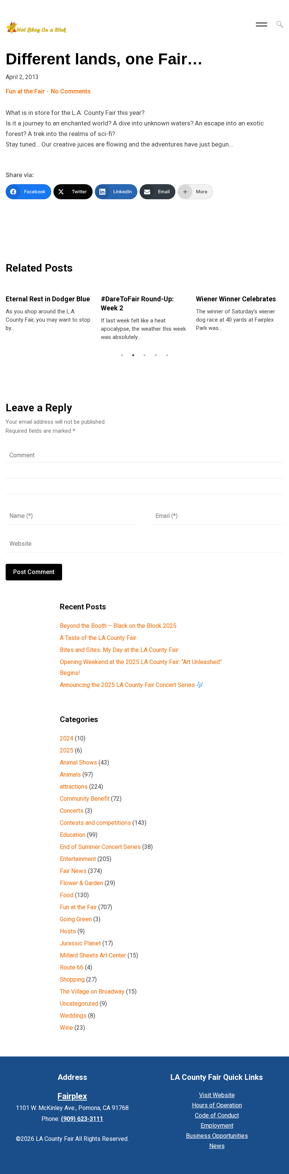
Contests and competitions (95, 822)
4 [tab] (156, 355)
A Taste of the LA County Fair (98, 637)
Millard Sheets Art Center (93, 955)
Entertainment (78, 859)
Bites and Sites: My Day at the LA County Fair (119, 649)
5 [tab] (167, 355)
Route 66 (72, 967)
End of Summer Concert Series (100, 846)
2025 (66, 750)
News (217, 1146)
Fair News (73, 871)
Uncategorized (79, 1003)
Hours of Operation (217, 1105)
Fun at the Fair (25, 91)
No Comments (71, 91)
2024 (66, 738)
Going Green (76, 919)
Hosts (68, 931)
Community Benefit (85, 798)
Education (72, 834)
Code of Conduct (217, 1115)
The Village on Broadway (92, 991)
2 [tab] (133, 355)
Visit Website (217, 1095)
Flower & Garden (81, 883)
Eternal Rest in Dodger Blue (48, 299)
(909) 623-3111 (82, 1118)
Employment (217, 1125)
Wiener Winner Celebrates (236, 299)
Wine (66, 1027)
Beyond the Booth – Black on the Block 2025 (118, 625)
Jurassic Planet (80, 943)
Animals (70, 774)
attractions (74, 786)
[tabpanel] (49, 309)
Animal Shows (78, 762)
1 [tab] (122, 355)
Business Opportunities (217, 1135)
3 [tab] (144, 355)
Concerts (72, 810)
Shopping (72, 979)
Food (66, 895)
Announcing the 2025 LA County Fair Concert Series (128, 685)
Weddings (73, 1015)
